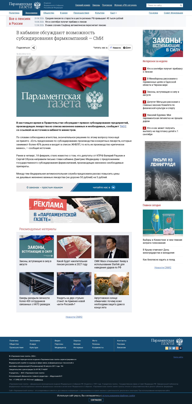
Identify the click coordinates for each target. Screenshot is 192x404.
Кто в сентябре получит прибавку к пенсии (60, 21)
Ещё (112, 13)
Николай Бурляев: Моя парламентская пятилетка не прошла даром (162, 118)
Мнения (77, 344)
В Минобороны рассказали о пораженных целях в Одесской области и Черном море (160, 81)
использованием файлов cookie (118, 395)
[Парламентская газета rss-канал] (166, 348)
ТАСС (123, 126)
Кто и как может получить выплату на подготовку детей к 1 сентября (160, 131)
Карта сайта (178, 357)
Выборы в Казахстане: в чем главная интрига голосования (162, 241)
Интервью (78, 347)
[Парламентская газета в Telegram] (173, 348)
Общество (48, 13)
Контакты (121, 340)
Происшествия (81, 13)
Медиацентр (60, 347)
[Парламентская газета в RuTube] (180, 348)
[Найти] (181, 5)
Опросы (77, 340)
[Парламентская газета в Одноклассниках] (177, 348)
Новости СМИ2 (74, 317)
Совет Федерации (173, 13)
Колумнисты (98, 347)
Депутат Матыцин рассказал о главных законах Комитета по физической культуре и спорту (161, 104)
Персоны (59, 344)
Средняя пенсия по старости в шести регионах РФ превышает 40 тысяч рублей (78, 18)
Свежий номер (82, 5)
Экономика (31, 13)
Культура (99, 13)
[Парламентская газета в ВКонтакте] (170, 348)
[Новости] (115, 47)
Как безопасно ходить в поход (159, 259)
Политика (14, 13)
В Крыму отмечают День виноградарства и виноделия (158, 251)
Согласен (96, 400)
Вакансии (121, 347)
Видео (57, 340)
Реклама (121, 344)
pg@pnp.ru (38, 380)
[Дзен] (127, 47)
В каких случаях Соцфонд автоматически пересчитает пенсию (70, 25)
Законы (96, 5)
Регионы (96, 344)
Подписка (107, 5)
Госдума (153, 13)
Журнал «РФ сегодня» (125, 5)
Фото (94, 340)
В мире (64, 13)
